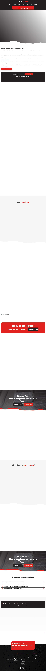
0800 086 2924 (24, 8)
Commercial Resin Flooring (16, 166)
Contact (35, 4)
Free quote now (17, 404)
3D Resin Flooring (29, 659)
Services (18, 4)
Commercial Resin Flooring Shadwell (9, 605)
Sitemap (16, 660)
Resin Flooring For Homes (23, 657)
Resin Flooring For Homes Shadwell (9, 603)
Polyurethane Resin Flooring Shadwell (23, 605)
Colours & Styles (25, 4)
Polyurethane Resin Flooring (23, 664)
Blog (31, 4)
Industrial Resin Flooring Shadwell (22, 603)
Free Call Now (31, 645)
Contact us (16, 659)
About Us (14, 4)
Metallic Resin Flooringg (30, 661)
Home (10, 4)
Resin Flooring (14, 372)
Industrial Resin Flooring (6, 69)
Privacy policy (16, 662)
